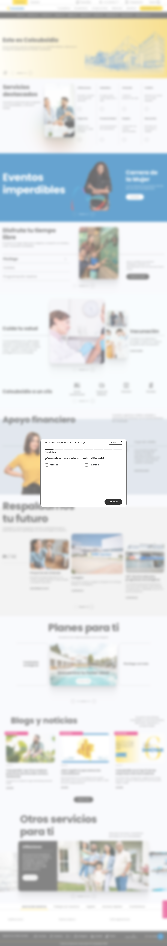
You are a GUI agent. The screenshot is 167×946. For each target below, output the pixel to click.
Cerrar (114, 442)
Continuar (113, 501)
